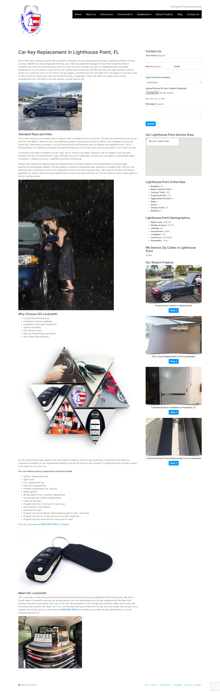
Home (78, 14)
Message (155, 104)
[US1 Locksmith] (39, 21)
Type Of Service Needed (158, 77)
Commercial (123, 14)
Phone (153, 66)
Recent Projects (164, 14)
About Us (91, 14)
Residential (143, 14)
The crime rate (59, 606)
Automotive (106, 14)
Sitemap (198, 685)
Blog (180, 14)
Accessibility (177, 685)
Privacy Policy (165, 685)
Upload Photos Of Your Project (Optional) (166, 88)
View (173, 310)
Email (177, 66)
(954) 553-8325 (49, 524)
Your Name (156, 55)
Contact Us (193, 14)
